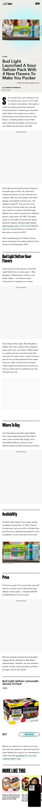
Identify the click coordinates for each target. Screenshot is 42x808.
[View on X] (21, 394)
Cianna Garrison (12, 87)
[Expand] (30, 786)
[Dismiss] (38, 786)
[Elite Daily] (7, 3)
